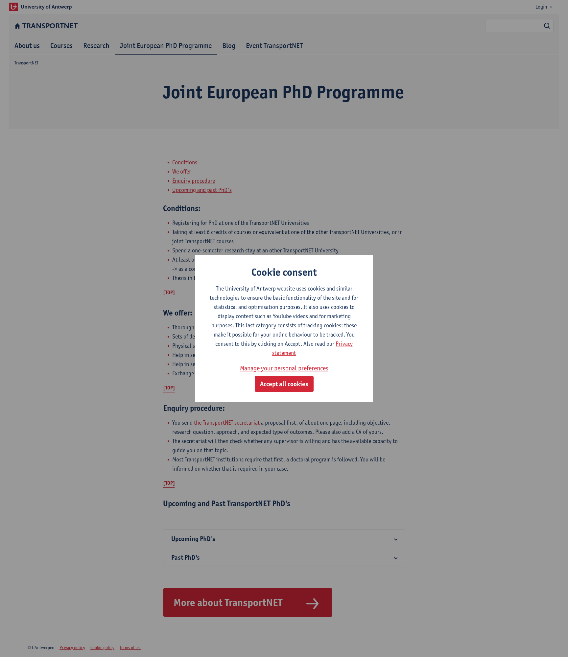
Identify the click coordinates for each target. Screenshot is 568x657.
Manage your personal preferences (284, 368)
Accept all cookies (284, 384)
